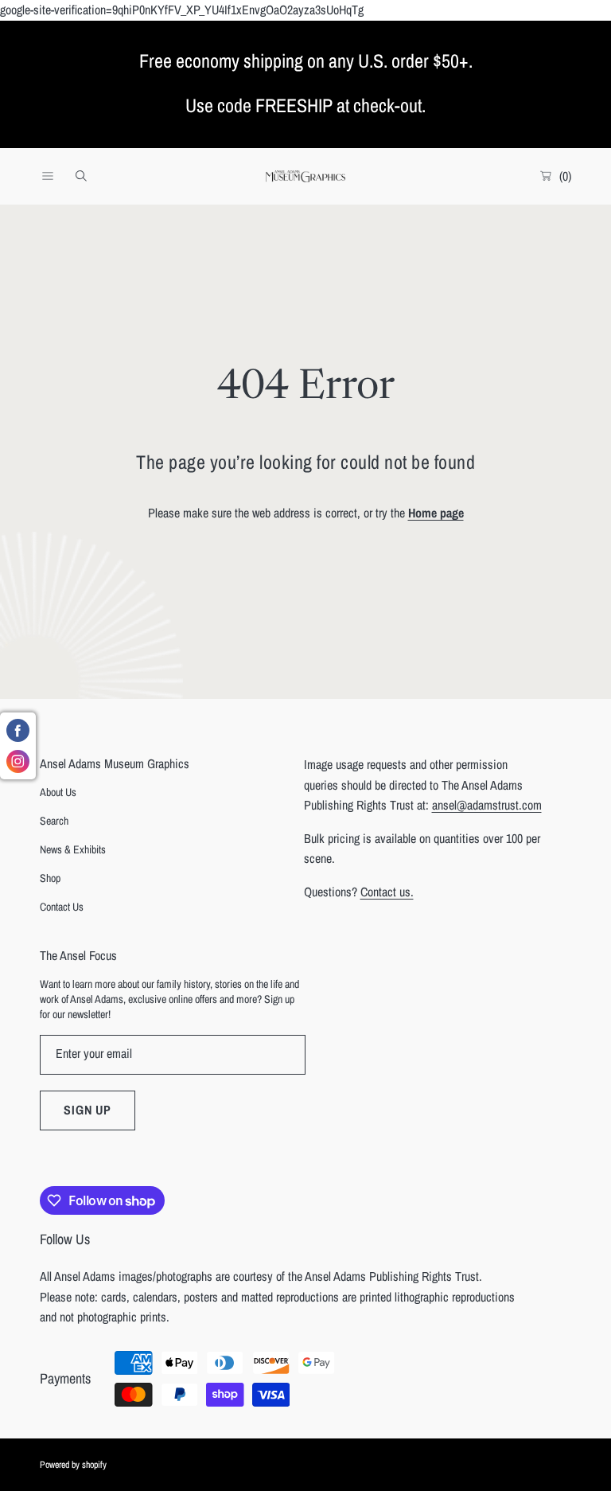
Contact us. (387, 891)
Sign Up (87, 1109)
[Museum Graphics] (305, 176)
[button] (47, 175)
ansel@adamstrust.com (487, 805)
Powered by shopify (73, 1464)
